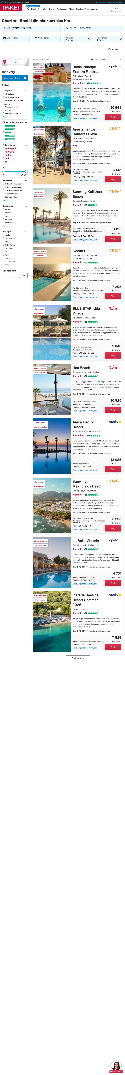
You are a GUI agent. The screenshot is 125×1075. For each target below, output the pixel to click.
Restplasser (62, 9)
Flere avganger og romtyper (85, 118)
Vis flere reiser (78, 658)
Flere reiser (91, 9)
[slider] (3, 171)
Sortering (94, 59)
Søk (23, 275)
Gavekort (79, 9)
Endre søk (113, 49)
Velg (113, 117)
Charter (51, 9)
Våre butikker (115, 11)
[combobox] (32, 30)
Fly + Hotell (31, 9)
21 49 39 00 (116, 8)
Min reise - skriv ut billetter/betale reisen (108, 2)
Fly (39, 9)
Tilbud (71, 9)
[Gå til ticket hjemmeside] (11, 7)
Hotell (44, 9)
